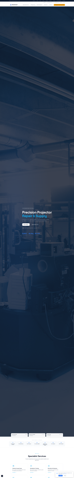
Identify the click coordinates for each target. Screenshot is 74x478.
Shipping (47, 0)
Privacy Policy (64, 473)
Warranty (51, 0)
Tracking (54, 0)
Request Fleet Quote (35, 224)
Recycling (64, 0)
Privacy (43, 0)
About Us (34, 0)
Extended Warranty (59, 0)
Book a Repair (26, 224)
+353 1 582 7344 (57, 2)
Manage (65, 475)
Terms (40, 0)
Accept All (60, 475)
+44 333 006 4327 (50, 2)
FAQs (37, 0)
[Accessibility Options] (2, 476)
